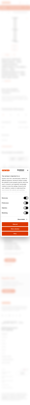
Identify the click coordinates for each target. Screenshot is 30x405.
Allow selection (15, 229)
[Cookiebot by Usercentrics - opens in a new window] (18, 170)
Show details (21, 219)
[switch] (26, 203)
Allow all (15, 224)
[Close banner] (27, 170)
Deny (15, 233)
